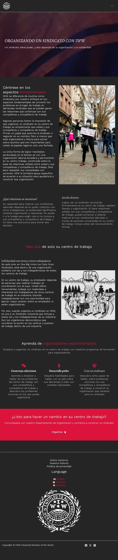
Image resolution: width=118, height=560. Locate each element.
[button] (59, 432)
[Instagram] (94, 545)
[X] (90, 545)
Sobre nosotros (59, 460)
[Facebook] (86, 545)
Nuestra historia (59, 463)
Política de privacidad (59, 466)
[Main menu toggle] (112, 6)
